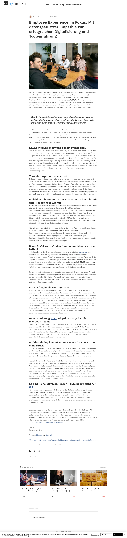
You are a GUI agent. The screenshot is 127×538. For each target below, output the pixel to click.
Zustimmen (117, 535)
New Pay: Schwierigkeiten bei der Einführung (32, 490)
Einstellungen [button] (95, 535)
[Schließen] (125, 535)
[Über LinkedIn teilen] (30, 451)
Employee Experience (45, 445)
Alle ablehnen (106, 535)
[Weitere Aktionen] (97, 17)
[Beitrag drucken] (39, 451)
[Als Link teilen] (34, 451)
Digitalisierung (33, 445)
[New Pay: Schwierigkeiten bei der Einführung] (33, 478)
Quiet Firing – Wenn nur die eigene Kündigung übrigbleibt (62, 490)
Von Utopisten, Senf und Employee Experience (92, 490)
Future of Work (58, 445)
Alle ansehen (103, 467)
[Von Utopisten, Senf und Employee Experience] (93, 478)
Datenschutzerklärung (22, 536)
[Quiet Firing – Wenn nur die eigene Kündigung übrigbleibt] (63, 478)
